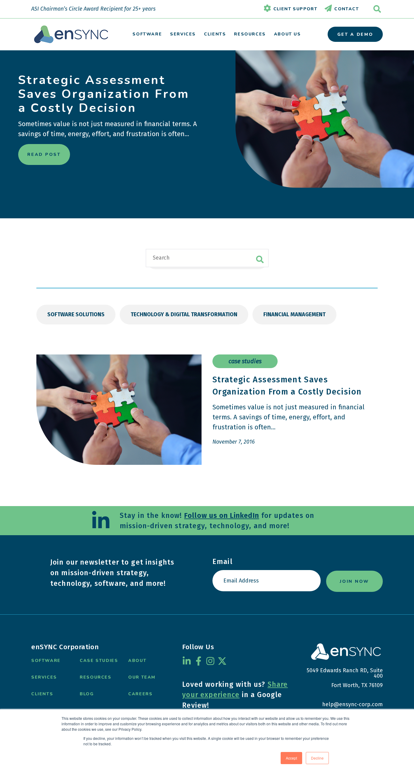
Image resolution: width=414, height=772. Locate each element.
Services (44, 677)
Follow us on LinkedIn (221, 515)
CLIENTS (215, 34)
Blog (87, 694)
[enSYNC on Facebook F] (198, 661)
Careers (140, 694)
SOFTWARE (147, 34)
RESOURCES (249, 34)
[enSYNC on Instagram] (210, 661)
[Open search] (377, 9)
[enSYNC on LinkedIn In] (186, 661)
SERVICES (183, 34)
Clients (42, 694)
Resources (95, 677)
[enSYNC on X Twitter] (222, 661)
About (137, 660)
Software (46, 660)
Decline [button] (317, 757)
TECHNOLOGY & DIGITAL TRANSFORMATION (184, 314)
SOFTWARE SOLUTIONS (76, 314)
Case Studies (99, 660)
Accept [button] (291, 757)
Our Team (141, 677)
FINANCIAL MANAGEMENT (294, 314)
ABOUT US (287, 34)
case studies (245, 361)
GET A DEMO (355, 34)
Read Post (44, 154)
